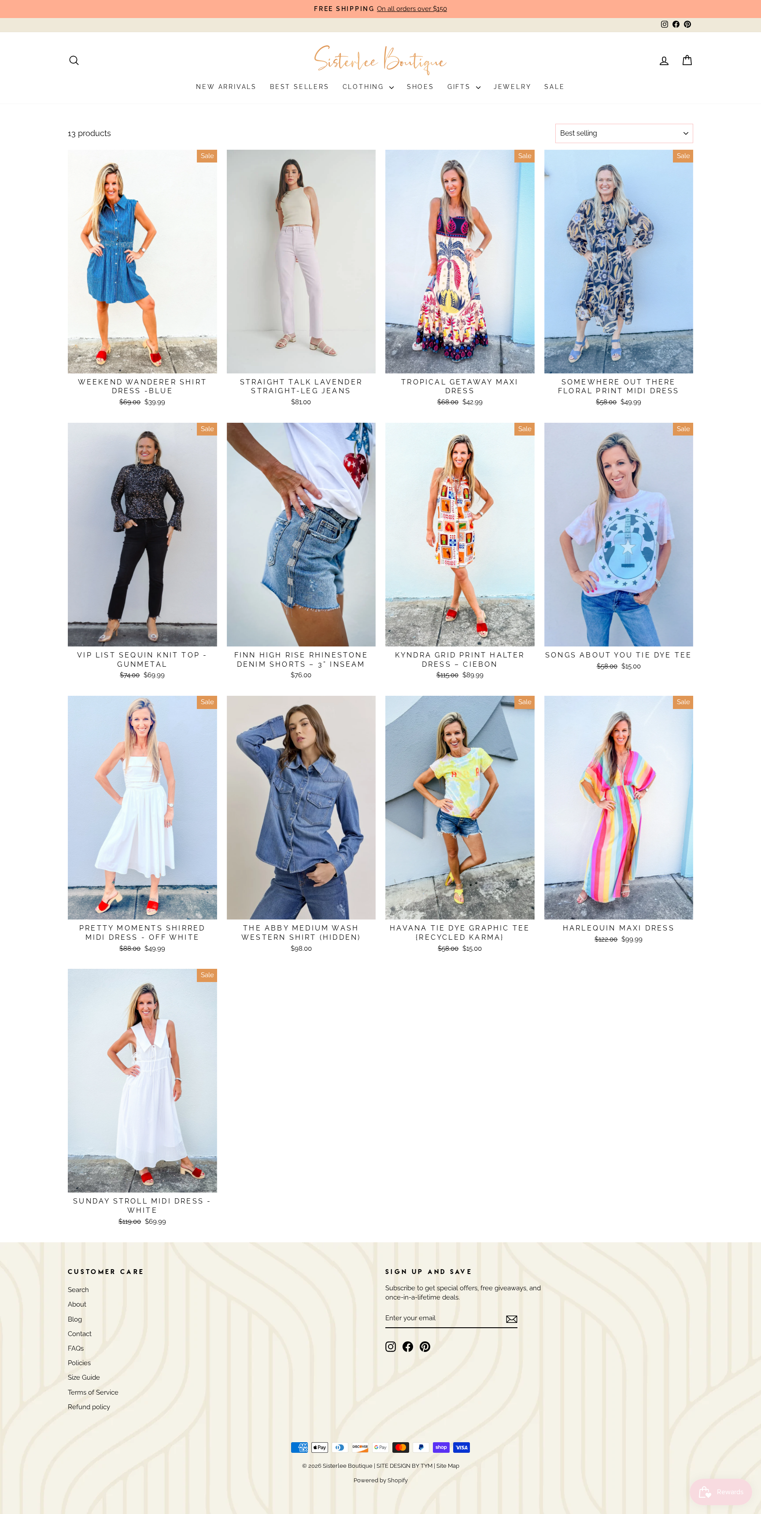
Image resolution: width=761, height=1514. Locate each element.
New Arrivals (226, 86)
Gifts (460, 86)
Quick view (142, 362)
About (77, 1304)
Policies (79, 1363)
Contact (80, 1334)
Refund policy (89, 1407)
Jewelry (513, 86)
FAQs (76, 1348)
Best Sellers (299, 86)
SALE (554, 86)
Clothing (365, 86)
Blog (75, 1319)
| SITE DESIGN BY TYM (403, 1465)
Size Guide (84, 1377)
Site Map (447, 1465)
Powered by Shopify (381, 1480)
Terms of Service (93, 1392)
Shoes (420, 86)
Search (78, 1290)
